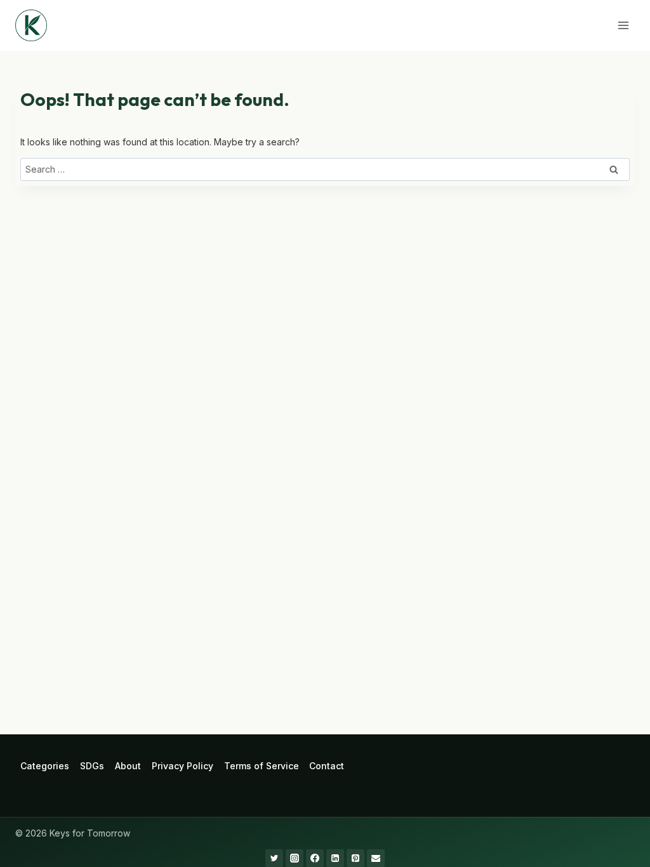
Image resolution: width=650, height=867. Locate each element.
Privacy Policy (182, 765)
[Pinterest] (355, 858)
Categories (44, 765)
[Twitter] (274, 858)
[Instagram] (294, 858)
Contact (326, 765)
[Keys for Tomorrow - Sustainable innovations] (31, 25)
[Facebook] (315, 858)
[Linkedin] (335, 858)
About (128, 765)
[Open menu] (623, 25)
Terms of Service (261, 765)
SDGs (92, 765)
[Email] (376, 858)
